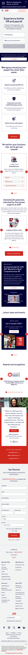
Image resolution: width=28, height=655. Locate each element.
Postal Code (17, 510)
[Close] (26, 644)
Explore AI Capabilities (13, 253)
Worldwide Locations (18, 586)
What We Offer (5, 562)
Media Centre (19, 608)
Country (3, 516)
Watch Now (14, 430)
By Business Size (20, 564)
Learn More (14, 59)
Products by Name (6, 579)
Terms (7, 632)
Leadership (18, 601)
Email (2, 492)
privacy (12, 539)
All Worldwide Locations (13, 621)
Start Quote (22, 10)
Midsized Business (13, 455)
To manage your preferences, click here (14, 653)
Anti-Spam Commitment (13, 638)
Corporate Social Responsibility (20, 593)
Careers (17, 590)
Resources (4, 583)
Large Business (13, 458)
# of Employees (5, 510)
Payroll (7, 177)
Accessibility (13, 636)
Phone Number (5, 498)
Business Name (5, 504)
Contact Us (14, 549)
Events (3, 595)
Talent (3, 571)
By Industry (19, 567)
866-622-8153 (10, 479)
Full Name (4, 485)
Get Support (14, 554)
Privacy (19, 632)
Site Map (13, 632)
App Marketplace (5, 576)
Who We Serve (20, 562)
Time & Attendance (10, 185)
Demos (3, 592)
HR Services (8, 181)
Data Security (19, 603)
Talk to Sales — (14, 552)
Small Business (13, 452)
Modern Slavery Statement (13, 634)
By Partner (18, 570)
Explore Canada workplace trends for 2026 (14, 6)
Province (3, 522)
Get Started (14, 331)
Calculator (4, 597)
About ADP (19, 583)
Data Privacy (19, 606)
